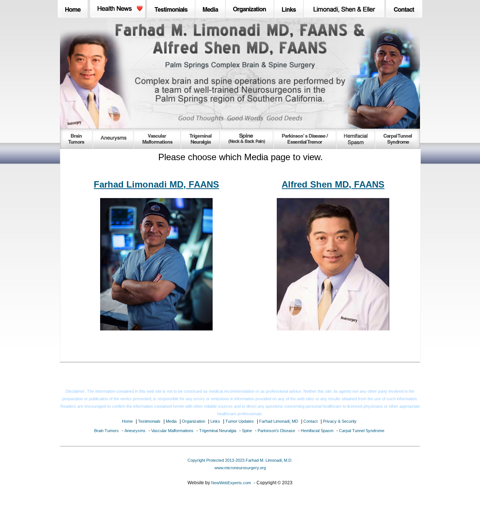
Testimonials (149, 421)
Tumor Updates (239, 421)
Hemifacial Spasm (317, 430)
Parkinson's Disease (276, 430)
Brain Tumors (106, 430)
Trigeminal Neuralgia (217, 430)
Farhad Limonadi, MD (278, 421)
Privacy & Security (340, 421)
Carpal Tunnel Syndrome (361, 430)
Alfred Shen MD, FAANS (333, 184)
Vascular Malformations (172, 430)
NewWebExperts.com (231, 482)
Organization (193, 421)
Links (215, 421)
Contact (310, 421)
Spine (247, 430)
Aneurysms (135, 430)
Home (127, 421)
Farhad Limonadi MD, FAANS (156, 184)
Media (171, 421)
